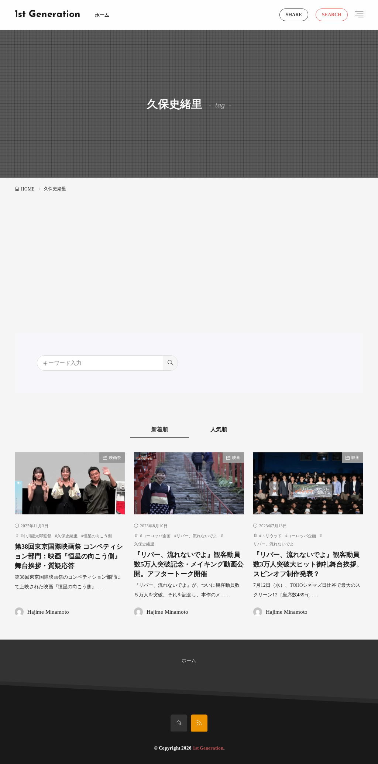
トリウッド (271, 536)
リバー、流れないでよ (196, 536)
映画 (236, 457)
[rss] (199, 723)
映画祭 (115, 457)
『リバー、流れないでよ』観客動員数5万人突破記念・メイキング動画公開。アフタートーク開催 (189, 564)
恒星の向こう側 (97, 536)
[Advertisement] (189, 249)
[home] (179, 723)
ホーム (102, 15)
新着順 (159, 429)
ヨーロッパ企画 (156, 536)
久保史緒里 (67, 536)
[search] (170, 363)
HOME (27, 189)
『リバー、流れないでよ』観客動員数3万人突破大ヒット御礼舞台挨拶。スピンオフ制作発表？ (308, 564)
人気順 (218, 429)
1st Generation (47, 15)
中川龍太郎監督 (37, 536)
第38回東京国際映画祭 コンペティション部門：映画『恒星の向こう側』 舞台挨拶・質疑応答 (69, 556)
